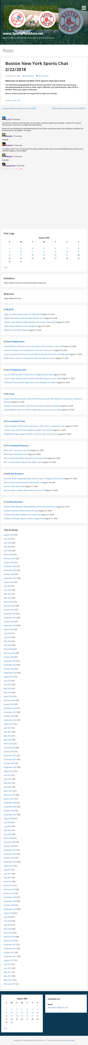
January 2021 (9, 799)
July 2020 (7, 822)
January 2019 (9, 893)
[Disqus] (44, 142)
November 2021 (10, 759)
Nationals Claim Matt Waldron (16, 330)
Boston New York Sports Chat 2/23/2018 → (69, 108)
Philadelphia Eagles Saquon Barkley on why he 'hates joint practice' (31, 434)
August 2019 (9, 866)
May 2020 (7, 830)
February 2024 (9, 653)
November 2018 (10, 901)
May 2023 (7, 688)
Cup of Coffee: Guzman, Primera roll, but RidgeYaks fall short (28, 374)
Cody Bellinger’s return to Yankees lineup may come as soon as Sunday (32, 410)
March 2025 (8, 602)
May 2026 (7, 546)
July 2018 (7, 917)
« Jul (5, 267)
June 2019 (8, 874)
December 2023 (10, 661)
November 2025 (10, 570)
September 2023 (10, 673)
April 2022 (8, 740)
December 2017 (10, 944)
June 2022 (8, 732)
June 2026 (8, 543)
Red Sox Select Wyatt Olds (14, 486)
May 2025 (7, 594)
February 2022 (9, 747)
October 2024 (9, 621)
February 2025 (9, 606)
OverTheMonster (15, 341)
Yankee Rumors (14, 501)
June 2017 (8, 968)
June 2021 (8, 779)
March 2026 (8, 554)
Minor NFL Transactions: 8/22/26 (17, 450)
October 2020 (9, 810)
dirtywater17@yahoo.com (58, 1007)
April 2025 (8, 598)
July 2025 (7, 586)
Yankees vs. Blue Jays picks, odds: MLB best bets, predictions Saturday (32, 406)
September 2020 (10, 814)
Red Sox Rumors (15, 473)
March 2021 (8, 791)
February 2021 (9, 795)
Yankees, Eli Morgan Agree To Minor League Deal (24, 518)
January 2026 (9, 562)
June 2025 (8, 590)
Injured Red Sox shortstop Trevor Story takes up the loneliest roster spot (33, 346)
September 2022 (10, 720)
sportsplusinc (29, 76)
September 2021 (10, 767)
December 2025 (10, 566)
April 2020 (8, 834)
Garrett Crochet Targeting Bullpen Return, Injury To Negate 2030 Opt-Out (34, 478)
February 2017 (9, 984)
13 (55, 252)
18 (32, 255)
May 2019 (7, 877)
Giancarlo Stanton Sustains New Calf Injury (21, 510)
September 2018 (10, 909)
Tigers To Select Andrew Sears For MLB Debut (22, 314)
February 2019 (9, 889)
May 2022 (7, 736)
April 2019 (8, 881)
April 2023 (8, 692)
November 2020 (10, 807)
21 (67, 255)
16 (10, 255)
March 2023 (8, 696)
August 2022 (9, 724)
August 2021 (9, 771)
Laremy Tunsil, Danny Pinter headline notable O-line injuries (28, 430)
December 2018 (10, 897)
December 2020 (10, 803)
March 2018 (8, 933)
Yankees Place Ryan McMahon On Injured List (22, 514)
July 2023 (7, 681)
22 (78, 255)
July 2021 (7, 775)
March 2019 (8, 885)
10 (21, 252)
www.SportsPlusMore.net (23, 33)
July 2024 (7, 633)
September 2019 (10, 862)
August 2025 (9, 582)
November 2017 (10, 948)
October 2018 (9, 905)
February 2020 (9, 842)
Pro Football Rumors (17, 445)
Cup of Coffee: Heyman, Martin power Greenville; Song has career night (32, 378)
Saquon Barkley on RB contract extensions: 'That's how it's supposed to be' (34, 426)
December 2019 (10, 850)
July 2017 (7, 964)
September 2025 (10, 578)
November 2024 (10, 617)
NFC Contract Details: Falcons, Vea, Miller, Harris (23, 462)
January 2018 (9, 940)
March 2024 (8, 649)
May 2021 (7, 783)
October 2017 (9, 952)
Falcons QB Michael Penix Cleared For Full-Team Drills (25, 458)
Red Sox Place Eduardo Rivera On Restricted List (23, 482)
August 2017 (9, 960)
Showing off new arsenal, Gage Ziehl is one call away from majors (30, 382)
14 (67, 252)
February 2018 (9, 936)
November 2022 (10, 712)
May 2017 (7, 972)
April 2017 (8, 976)
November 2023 (10, 665)
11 (32, 252)
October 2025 (9, 574)
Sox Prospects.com (16, 369)
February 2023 (9, 700)
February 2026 (9, 558)
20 (55, 255)
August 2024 (9, 629)
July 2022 (7, 728)
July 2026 (7, 539)
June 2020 (8, 826)
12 (44, 252)
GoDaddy (71, 1040)
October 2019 (9, 858)
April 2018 (8, 929)
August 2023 (9, 677)
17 (21, 255)
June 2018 (8, 921)
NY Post (10, 393)
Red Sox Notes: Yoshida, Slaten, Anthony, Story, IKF (24, 490)
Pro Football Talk (15, 421)
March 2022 (8, 743)
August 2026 (9, 535)
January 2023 (9, 704)
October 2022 (9, 716)
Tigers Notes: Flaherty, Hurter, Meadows (20, 326)
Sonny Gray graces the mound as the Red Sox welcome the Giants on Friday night (36, 354)
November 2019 (10, 854)
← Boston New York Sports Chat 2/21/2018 (18, 108)
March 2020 (8, 838)
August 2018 (9, 913)
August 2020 (9, 818)
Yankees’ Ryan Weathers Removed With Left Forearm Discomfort (30, 322)
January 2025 (9, 610)
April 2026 (8, 550)
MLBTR (10, 309)
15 (78, 252)
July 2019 (7, 870)
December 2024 (10, 613)
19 (44, 255)
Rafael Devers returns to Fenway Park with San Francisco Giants (29, 358)
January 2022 (9, 751)
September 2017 (10, 956)
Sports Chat (16, 100)
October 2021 (9, 763)
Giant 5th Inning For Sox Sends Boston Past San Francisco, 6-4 (29, 350)
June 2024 (8, 637)
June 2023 (8, 684)
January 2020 (9, 846)
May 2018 (7, 925)
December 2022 (10, 708)
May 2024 (7, 641)
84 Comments (44, 76)
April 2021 (8, 787)
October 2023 (9, 669)
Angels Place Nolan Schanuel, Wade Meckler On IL (24, 318)
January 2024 (9, 657)
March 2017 (8, 980)
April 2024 (8, 645)
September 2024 (10, 625)
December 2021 (10, 755)
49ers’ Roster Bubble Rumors (15, 454)
